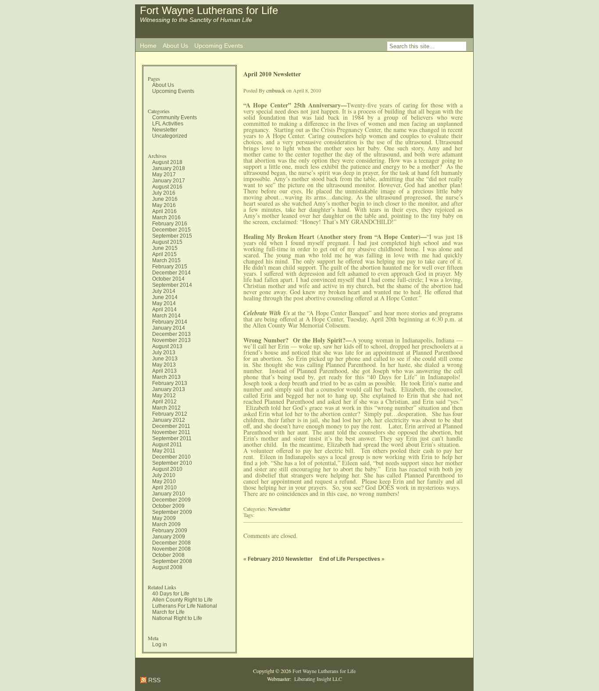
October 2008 (168, 555)
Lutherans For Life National (184, 606)
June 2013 (165, 359)
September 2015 (172, 236)
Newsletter (165, 130)
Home (148, 45)
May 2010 (164, 481)
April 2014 (164, 309)
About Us (175, 45)
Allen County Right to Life (182, 600)
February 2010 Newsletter (280, 559)
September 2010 (172, 463)
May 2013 (164, 365)
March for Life (168, 612)
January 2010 (168, 494)
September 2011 (172, 438)
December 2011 (171, 426)
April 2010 (164, 487)
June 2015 (165, 248)
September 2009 (172, 512)
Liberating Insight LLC (317, 678)
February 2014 (169, 322)
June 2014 (165, 297)
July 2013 (163, 352)
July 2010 (163, 475)
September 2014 (172, 285)
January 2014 (168, 328)
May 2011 (163, 451)
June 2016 (165, 199)
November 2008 (171, 549)
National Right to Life (177, 618)
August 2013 (167, 346)
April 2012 (164, 402)
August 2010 (167, 469)
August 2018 (167, 162)
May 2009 (164, 518)
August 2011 (167, 445)
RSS (153, 680)
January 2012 (168, 420)
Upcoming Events (218, 45)
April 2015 (164, 254)
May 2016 (164, 205)
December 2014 (171, 273)
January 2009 (168, 537)
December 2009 (171, 500)
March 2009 (166, 524)
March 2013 (166, 377)
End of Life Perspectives (349, 559)
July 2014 (163, 291)
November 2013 (171, 340)
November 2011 (171, 432)
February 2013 (169, 383)
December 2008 (171, 543)
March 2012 (166, 408)
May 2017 (164, 174)
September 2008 (172, 561)
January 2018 (168, 168)
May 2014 (164, 303)
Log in (159, 644)
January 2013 (168, 389)
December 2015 (171, 230)
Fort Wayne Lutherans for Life (209, 10)
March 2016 (166, 217)
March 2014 (166, 316)
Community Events (174, 117)
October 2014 (168, 279)
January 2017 (168, 181)
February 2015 (169, 267)
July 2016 (163, 193)
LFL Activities (167, 124)
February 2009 (169, 530)
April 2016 (164, 211)
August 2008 (167, 567)
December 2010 (171, 457)
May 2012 (164, 395)
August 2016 (167, 187)
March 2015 (166, 260)
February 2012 (169, 414)
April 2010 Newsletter (272, 73)
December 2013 (171, 334)
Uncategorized (169, 136)
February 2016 (169, 224)
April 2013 (164, 371)
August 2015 (167, 242)
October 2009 (168, 506)
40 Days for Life (170, 594)
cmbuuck (275, 90)
